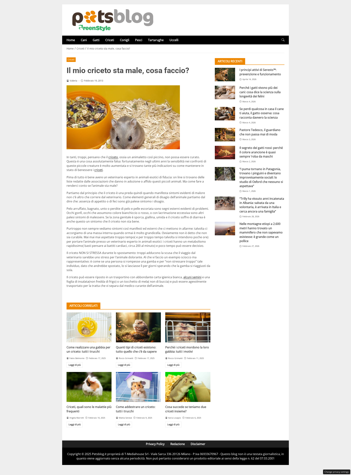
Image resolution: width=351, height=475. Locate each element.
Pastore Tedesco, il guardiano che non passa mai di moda (259, 132)
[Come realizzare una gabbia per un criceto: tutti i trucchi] (89, 327)
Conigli (124, 40)
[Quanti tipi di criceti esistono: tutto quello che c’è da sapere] (138, 327)
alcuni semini (192, 277)
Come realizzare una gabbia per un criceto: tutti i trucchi (88, 349)
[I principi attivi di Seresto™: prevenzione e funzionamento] (225, 74)
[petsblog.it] (112, 20)
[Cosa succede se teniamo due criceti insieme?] (187, 387)
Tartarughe (156, 40)
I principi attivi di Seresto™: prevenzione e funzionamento (260, 72)
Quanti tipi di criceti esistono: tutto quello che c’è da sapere (136, 349)
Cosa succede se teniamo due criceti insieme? (185, 409)
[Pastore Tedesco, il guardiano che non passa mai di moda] (225, 134)
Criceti (109, 40)
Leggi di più (75, 364)
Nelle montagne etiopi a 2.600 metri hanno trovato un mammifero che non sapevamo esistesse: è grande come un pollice (261, 232)
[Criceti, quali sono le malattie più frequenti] (89, 387)
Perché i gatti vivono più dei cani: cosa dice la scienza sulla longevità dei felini (260, 92)
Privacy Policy (155, 444)
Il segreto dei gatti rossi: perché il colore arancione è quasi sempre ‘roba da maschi (261, 152)
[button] (283, 40)
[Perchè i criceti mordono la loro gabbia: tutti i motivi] (187, 327)
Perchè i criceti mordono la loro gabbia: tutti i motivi (187, 349)
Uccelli (173, 40)
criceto (113, 157)
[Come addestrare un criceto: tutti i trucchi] (138, 387)
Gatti (96, 40)
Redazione (177, 444)
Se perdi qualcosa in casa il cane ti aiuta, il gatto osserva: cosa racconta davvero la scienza (261, 113)
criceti (98, 170)
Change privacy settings (336, 471)
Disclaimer (198, 444)
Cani (84, 40)
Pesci (138, 40)
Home (71, 40)
